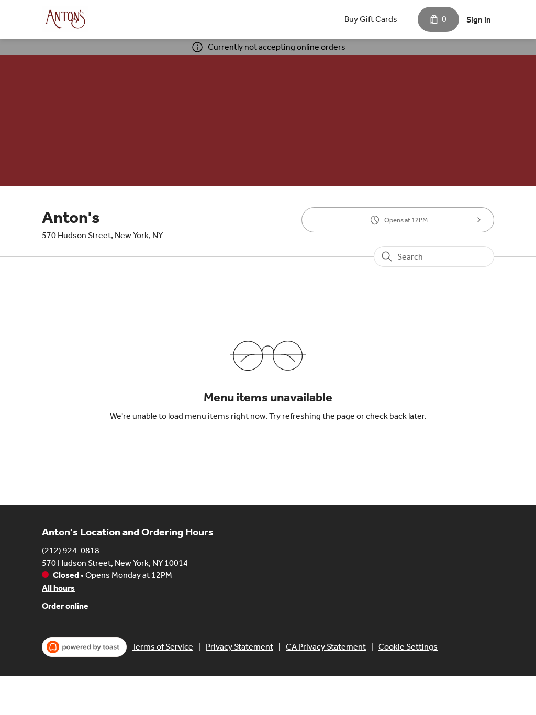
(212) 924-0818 (70, 550)
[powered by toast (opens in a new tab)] (84, 647)
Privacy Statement (239, 647)
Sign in (478, 20)
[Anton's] (65, 19)
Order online (65, 605)
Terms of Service (162, 647)
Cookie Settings (408, 647)
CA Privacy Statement (326, 647)
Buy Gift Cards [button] (370, 19)
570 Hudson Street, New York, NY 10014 (115, 562)
